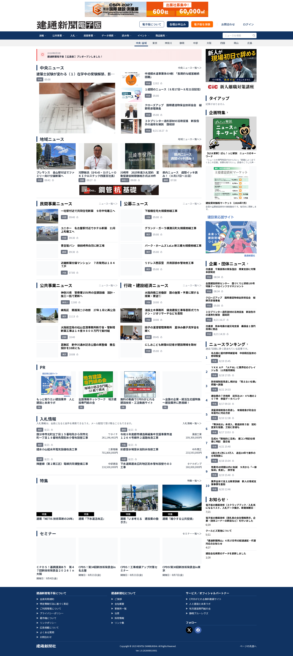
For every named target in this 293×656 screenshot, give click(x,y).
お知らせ (217, 499)
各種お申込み (178, 24)
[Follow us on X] (189, 630)
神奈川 (168, 43)
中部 (195, 43)
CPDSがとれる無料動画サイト (203, 599)
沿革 (115, 613)
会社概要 (117, 603)
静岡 (182, 43)
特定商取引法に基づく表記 (52, 603)
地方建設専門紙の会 (198, 608)
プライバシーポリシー (50, 613)
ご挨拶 (116, 599)
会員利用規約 (45, 599)
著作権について (46, 618)
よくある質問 (45, 632)
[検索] (254, 35)
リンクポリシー (46, 622)
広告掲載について (47, 627)
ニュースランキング (227, 344)
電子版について (151, 24)
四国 (222, 43)
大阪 (209, 43)
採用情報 (117, 618)
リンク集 (117, 622)
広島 (249, 43)
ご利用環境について (48, 608)
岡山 (236, 43)
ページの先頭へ (248, 646)
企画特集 (217, 112)
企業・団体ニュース (227, 263)
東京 (154, 43)
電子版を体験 (202, 24)
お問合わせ (228, 24)
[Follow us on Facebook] (198, 630)
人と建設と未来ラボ (198, 603)
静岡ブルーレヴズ (197, 613)
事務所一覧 (118, 608)
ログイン (248, 24)
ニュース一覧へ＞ (108, 203)
